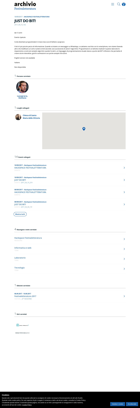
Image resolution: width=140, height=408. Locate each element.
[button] (84, 129)
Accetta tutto (132, 404)
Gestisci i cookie (117, 404)
